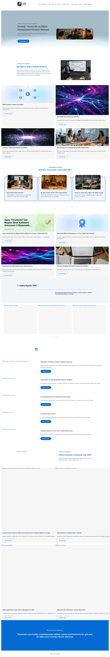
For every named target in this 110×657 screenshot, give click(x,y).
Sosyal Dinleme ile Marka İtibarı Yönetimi (69, 533)
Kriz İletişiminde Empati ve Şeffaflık (68, 116)
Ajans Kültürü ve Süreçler (55, 4)
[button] (23, 41)
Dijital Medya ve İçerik (76, 4)
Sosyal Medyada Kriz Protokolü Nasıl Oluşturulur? (56, 397)
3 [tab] (55, 337)
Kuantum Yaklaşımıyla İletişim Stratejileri (15, 147)
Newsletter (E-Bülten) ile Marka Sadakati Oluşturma (56, 362)
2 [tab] (54, 337)
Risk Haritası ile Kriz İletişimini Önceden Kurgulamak (73, 147)
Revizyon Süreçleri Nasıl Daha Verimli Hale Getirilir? (72, 266)
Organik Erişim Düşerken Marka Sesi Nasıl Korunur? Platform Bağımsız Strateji (26, 533)
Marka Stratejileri (88, 4)
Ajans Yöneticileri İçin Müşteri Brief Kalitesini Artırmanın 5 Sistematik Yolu (25, 233)
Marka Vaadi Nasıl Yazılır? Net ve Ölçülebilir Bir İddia (18, 610)
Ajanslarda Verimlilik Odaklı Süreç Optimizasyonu (18, 266)
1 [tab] (53, 337)
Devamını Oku (8, 113)
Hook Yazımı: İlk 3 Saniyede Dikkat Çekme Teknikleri (56, 380)
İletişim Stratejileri (42, 4)
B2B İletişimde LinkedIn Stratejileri (13, 104)
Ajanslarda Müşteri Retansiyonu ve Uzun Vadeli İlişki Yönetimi (75, 233)
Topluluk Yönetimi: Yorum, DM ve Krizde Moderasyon (57, 431)
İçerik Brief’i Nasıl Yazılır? (48, 414)
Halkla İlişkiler (66, 4)
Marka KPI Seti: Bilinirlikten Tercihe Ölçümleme (71, 610)
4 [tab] (57, 337)
